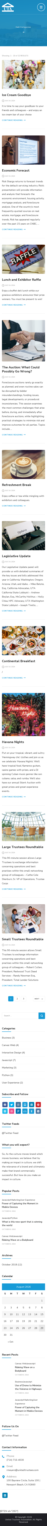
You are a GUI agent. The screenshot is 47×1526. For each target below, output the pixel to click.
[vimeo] (5, 1111)
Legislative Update (16, 556)
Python (6, 1075)
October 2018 (9, 1264)
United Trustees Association (18, 1519)
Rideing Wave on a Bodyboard (17, 1239)
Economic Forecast (16, 170)
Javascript (7, 1060)
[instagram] (18, 1104)
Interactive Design (11, 1052)
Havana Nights (13, 742)
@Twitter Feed (10, 1133)
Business (6, 1037)
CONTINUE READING (12, 120)
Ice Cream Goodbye (16, 95)
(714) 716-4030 (15, 1459)
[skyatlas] (25, 1111)
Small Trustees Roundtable (22, 939)
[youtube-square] (25, 1104)
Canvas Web (8, 1045)
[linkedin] (31, 1104)
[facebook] (5, 1104)
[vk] (38, 1111)
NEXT (39, 998)
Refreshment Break (16, 485)
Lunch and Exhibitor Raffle (21, 280)
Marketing (7, 1067)
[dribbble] (11, 1111)
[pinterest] (38, 1104)
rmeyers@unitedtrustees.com (23, 1470)
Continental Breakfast (18, 661)
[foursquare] (18, 1111)
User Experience (10, 1082)
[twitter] (11, 1104)
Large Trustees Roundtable (22, 847)
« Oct (10, 1341)
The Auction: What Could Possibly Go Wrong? (21, 369)
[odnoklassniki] (31, 1111)
